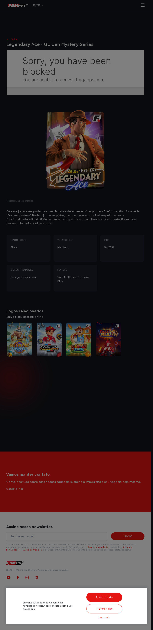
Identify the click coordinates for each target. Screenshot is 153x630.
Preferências (104, 609)
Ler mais (104, 617)
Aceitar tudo (104, 597)
